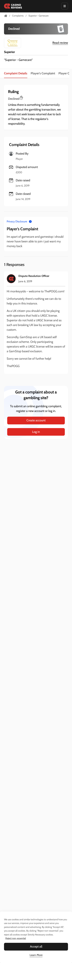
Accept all (36, 946)
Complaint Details (15, 73)
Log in (36, 432)
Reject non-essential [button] (15, 938)
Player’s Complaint (43, 73)
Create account (36, 420)
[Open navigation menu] (64, 6)
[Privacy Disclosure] (30, 221)
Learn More (36, 955)
